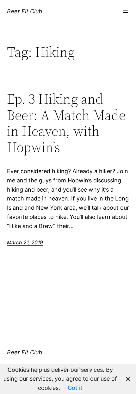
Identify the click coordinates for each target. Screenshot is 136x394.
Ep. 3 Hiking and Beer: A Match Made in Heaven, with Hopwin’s (66, 123)
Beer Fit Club (24, 11)
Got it (75, 387)
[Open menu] (125, 11)
